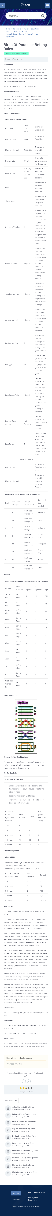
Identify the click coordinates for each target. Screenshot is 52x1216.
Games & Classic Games (14, 34)
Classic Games (32, 34)
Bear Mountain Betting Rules (24, 1121)
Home (7, 29)
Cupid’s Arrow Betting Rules (23, 1129)
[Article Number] (6, 59)
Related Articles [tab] (11, 1100)
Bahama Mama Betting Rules (24, 1114)
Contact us (16, 1199)
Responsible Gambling (36, 1192)
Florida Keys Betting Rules (23, 1165)
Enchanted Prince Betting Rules (25, 1150)
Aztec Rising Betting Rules (23, 1107)
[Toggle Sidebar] (2, 5)
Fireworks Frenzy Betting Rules (25, 1158)
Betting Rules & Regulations (16, 31)
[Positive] (23, 1080)
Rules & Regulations (31, 29)
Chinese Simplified (14, 1064)
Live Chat (15, 1193)
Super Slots (9, 36)
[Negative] (28, 1080)
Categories (17, 29)
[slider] (26, 1088)
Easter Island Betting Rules (23, 1143)
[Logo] (26, 4)
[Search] (43, 16)
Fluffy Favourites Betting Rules (24, 1172)
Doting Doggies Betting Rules (24, 1136)
